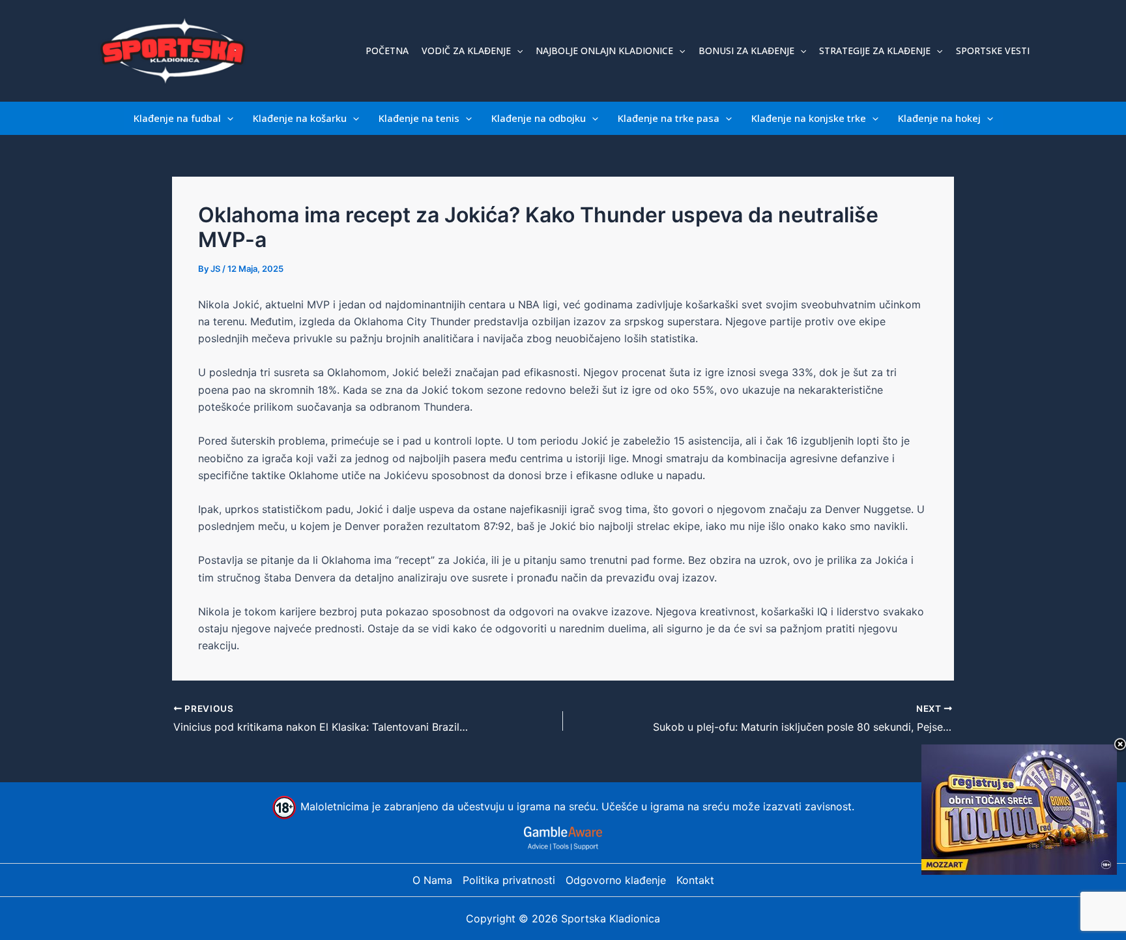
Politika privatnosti (509, 880)
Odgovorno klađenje (616, 880)
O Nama (432, 880)
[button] (517, 51)
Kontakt (695, 880)
